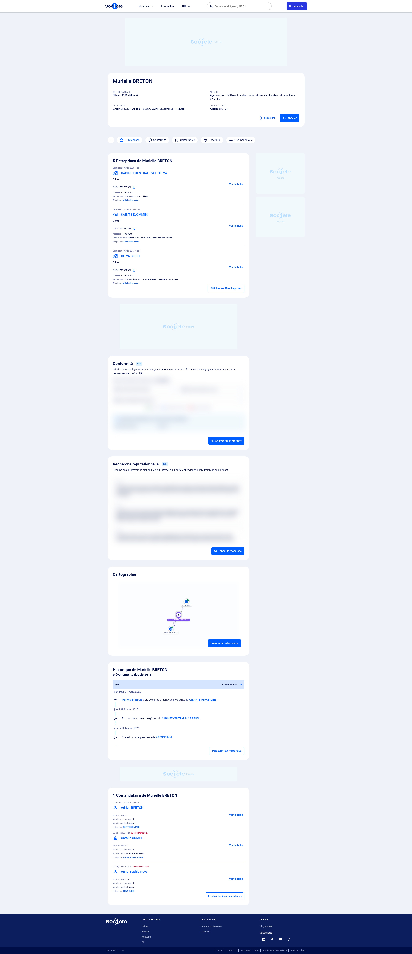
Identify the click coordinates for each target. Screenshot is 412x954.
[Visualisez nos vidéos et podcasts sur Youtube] (280, 939)
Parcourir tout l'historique (227, 750)
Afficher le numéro (131, 200)
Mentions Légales (298, 950)
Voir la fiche (236, 184)
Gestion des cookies (250, 950)
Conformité (159, 140)
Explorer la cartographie (224, 643)
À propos (218, 950)
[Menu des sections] (111, 140)
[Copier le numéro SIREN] (134, 187)
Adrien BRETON (219, 108)
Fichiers (145, 931)
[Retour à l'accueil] (116, 921)
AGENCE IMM (164, 737)
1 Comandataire (243, 140)
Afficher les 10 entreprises (226, 288)
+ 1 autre (215, 99)
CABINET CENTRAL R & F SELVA (131, 108)
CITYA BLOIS (128, 891)
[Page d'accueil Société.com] (114, 6)
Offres (186, 6)
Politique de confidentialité (275, 950)
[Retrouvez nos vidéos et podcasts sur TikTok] (289, 939)
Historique (214, 140)
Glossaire (205, 931)
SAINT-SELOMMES (163, 108)
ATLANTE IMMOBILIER (202, 699)
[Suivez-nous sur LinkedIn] (264, 939)
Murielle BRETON (132, 699)
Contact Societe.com (211, 926)
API (143, 942)
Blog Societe (266, 926)
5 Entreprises (132, 140)
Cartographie (187, 140)
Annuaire (146, 937)
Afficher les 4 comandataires (225, 896)
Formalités (167, 6)
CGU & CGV (232, 950)
